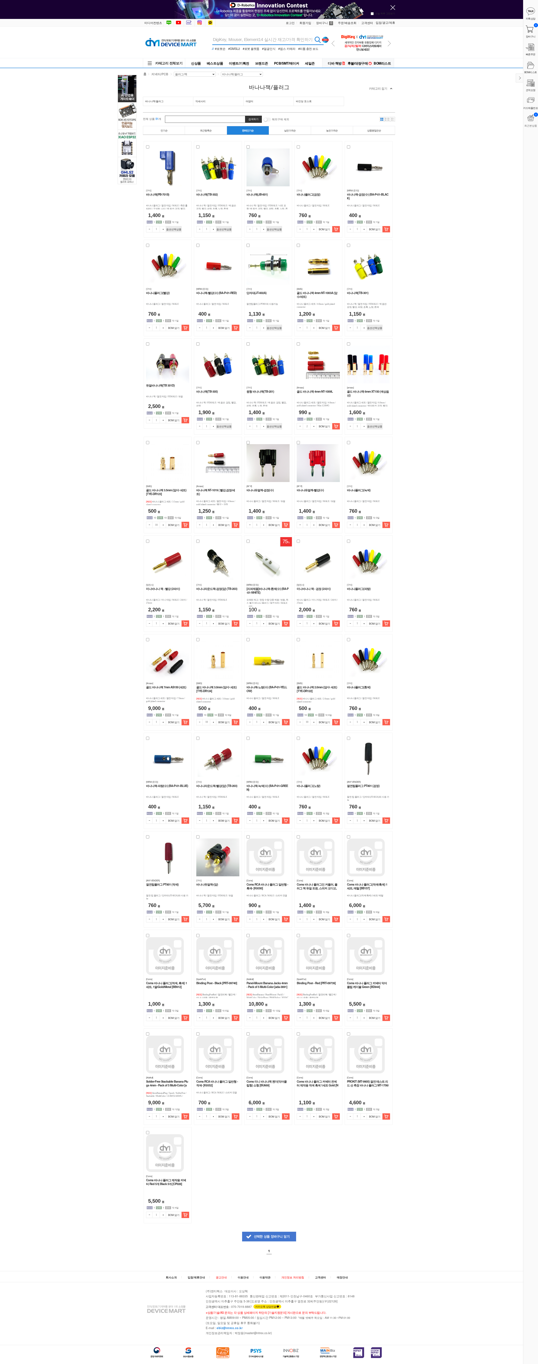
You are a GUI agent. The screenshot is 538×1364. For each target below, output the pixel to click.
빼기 (149, 229)
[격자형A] (382, 119)
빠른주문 (530, 54)
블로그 (168, 22)
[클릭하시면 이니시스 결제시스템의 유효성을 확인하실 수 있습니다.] (358, 1352)
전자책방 (190, 22)
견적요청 (530, 90)
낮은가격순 (290, 130)
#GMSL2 (234, 48)
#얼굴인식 (269, 48)
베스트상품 (215, 63)
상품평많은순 (374, 130)
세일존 (310, 63)
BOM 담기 (324, 229)
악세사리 (200, 101)
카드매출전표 (530, 108)
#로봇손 (220, 48)
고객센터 (367, 23)
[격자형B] (387, 119)
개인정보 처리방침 (292, 1277)
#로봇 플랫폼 (251, 48)
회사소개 (171, 1277)
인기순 (164, 130)
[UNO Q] (362, 32)
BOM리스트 (382, 63)
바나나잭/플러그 (154, 101)
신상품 (196, 63)
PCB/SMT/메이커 (286, 63)
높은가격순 (332, 130)
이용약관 (265, 1277)
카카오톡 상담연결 (265, 1306)
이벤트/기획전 (239, 63)
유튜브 (178, 22)
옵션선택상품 (173, 229)
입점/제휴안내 (196, 1277)
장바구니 (324, 23)
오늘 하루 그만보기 (385, 13)
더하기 (163, 229)
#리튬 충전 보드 (308, 48)
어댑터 (249, 101)
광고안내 (221, 1277)
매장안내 (342, 1277)
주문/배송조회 (347, 23)
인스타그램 (200, 22)
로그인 (290, 23)
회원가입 (305, 23)
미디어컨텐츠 (153, 23)
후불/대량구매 (358, 63)
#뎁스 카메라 (286, 48)
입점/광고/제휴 (385, 22)
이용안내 (243, 1277)
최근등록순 (206, 130)
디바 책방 (335, 63)
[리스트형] (392, 119)
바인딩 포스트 (304, 101)
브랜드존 (261, 63)
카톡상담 (211, 22)
